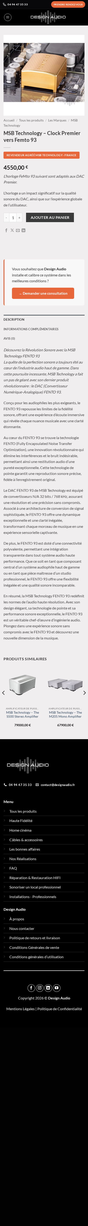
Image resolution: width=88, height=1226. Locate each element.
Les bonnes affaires (24, 849)
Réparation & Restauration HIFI (35, 877)
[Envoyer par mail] (18, 230)
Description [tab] (14, 319)
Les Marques (57, 120)
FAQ (13, 868)
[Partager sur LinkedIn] (23, 230)
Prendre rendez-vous (68, 4)
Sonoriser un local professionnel (35, 887)
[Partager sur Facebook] (6, 230)
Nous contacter (21, 928)
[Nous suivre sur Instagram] (40, 988)
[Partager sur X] (12, 230)
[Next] (84, 702)
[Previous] (4, 702)
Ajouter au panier (50, 217)
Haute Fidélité (20, 820)
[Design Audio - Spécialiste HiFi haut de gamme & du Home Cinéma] (48, 17)
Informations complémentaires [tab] (31, 329)
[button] (7, 17)
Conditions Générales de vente (34, 947)
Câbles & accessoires (26, 839)
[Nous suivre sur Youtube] (57, 988)
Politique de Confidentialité (59, 1008)
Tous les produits (31, 120)
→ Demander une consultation (43, 293)
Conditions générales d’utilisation (36, 956)
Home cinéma (20, 830)
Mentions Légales (20, 1008)
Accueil (9, 120)
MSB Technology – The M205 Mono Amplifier (65, 715)
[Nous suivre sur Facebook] (31, 988)
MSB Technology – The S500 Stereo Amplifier (22, 715)
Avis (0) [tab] (9, 338)
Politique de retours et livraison (34, 938)
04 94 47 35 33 (18, 4)
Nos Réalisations (22, 858)
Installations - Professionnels (32, 896)
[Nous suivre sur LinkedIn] (48, 988)
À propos (16, 919)
